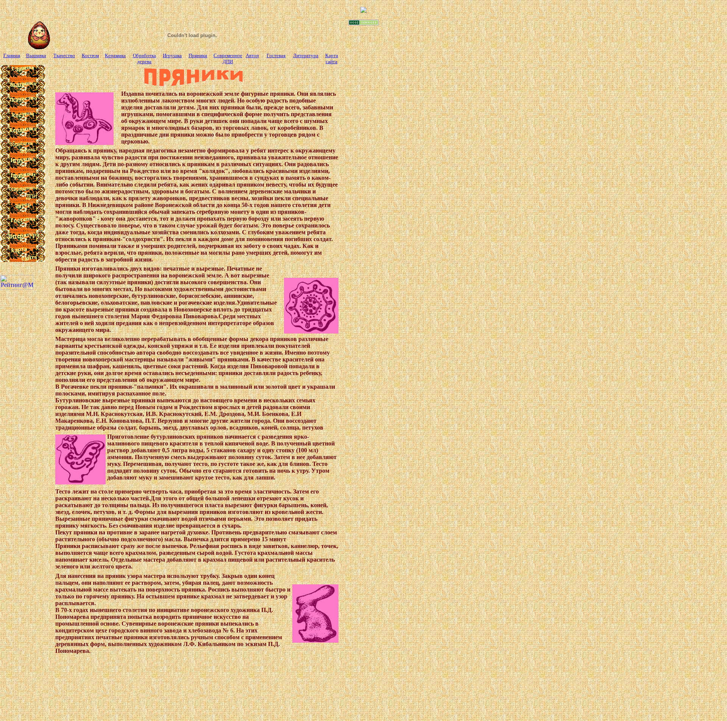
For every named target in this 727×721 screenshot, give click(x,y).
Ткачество (64, 55)
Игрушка (172, 55)
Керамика (115, 55)
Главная (11, 55)
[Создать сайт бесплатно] (363, 23)
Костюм (90, 55)
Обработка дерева (144, 58)
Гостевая (276, 55)
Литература (305, 55)
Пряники (198, 55)
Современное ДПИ (228, 58)
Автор (252, 55)
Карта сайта (331, 58)
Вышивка (36, 55)
